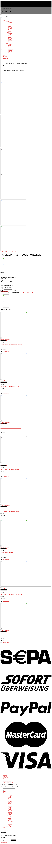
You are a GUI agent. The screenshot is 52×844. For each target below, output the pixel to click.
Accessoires (8, 826)
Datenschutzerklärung (8, 782)
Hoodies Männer (14, 251)
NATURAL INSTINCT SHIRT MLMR (8, 552)
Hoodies (10, 795)
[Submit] (3, 790)
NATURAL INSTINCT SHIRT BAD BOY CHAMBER (12, 344)
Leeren (13, 288)
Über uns (5, 776)
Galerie (4, 827)
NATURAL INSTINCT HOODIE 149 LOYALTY (10, 386)
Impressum (5, 777)
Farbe (2, 287)
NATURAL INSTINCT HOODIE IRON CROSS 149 (11, 594)
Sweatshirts (10, 800)
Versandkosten (11, 274)
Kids (7, 815)
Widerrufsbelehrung (7, 781)
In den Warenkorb (4, 291)
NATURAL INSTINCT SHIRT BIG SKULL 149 (10, 511)
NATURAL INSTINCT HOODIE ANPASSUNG (10, 636)
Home (4, 791)
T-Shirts (10, 801)
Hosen (9, 796)
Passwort (3, 837)
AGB (4, 778)
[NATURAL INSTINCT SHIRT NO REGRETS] (6, 270)
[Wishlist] (1, 14)
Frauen (7, 793)
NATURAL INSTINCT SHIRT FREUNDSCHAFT (11, 428)
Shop (4, 792)
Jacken (9, 797)
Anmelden (13, 840)
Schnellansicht (4, 340)
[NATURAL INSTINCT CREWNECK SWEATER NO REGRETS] (6, 263)
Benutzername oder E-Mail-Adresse (9, 835)
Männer (7, 251)
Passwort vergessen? (5, 842)
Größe (2, 288)
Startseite (3, 251)
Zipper (9, 803)
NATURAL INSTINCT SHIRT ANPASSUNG (10, 469)
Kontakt (5, 775)
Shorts (9, 798)
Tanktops (10, 802)
